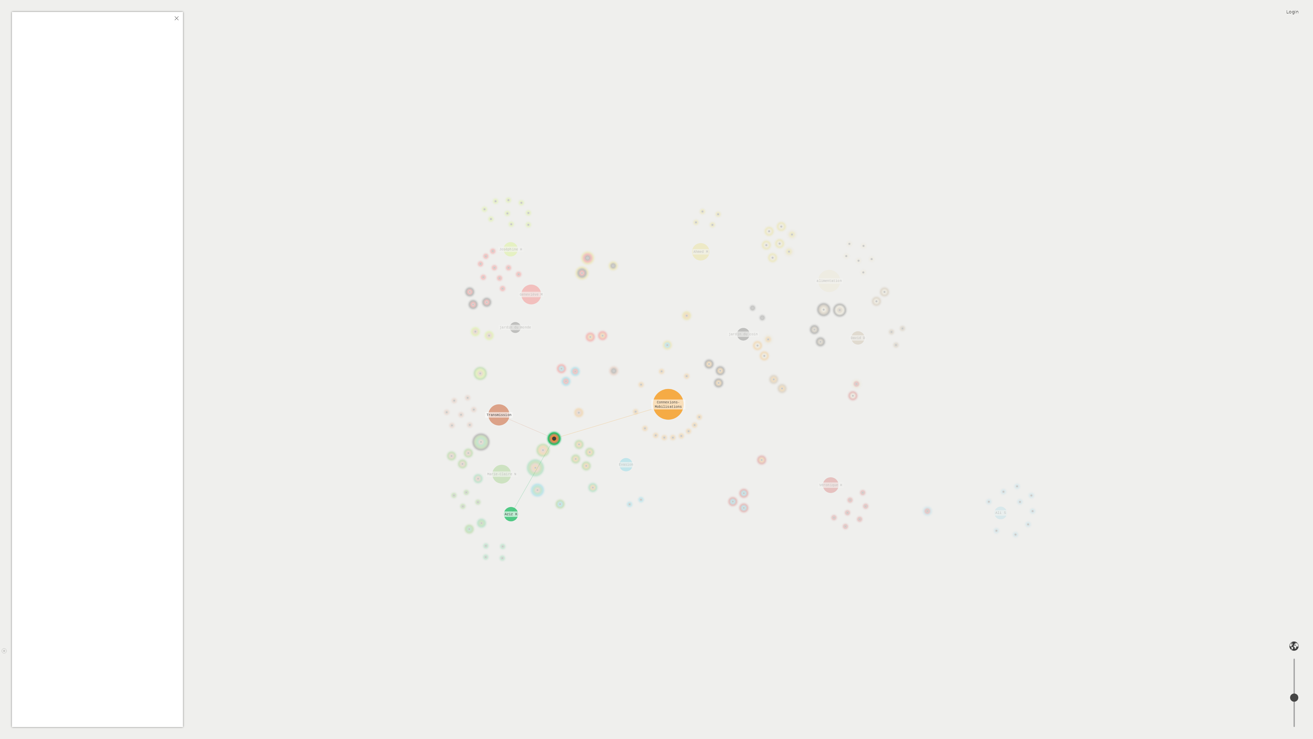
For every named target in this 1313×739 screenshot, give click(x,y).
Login (1292, 12)
